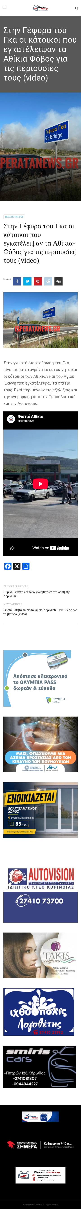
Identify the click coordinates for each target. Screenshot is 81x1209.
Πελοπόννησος (14, 217)
